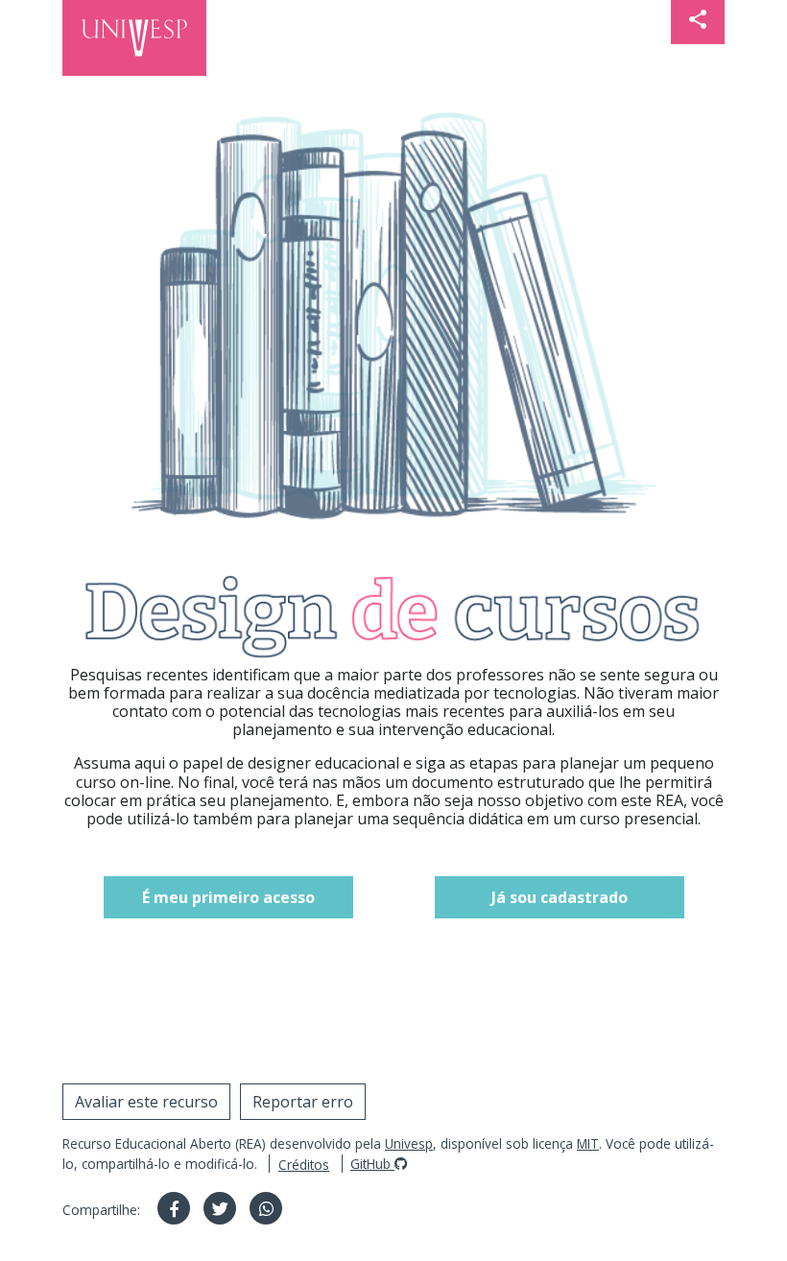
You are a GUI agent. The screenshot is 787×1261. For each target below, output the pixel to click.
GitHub (372, 1163)
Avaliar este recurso (146, 1101)
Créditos (303, 1164)
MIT (588, 1143)
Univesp (409, 1143)
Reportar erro (302, 1101)
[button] (698, 22)
